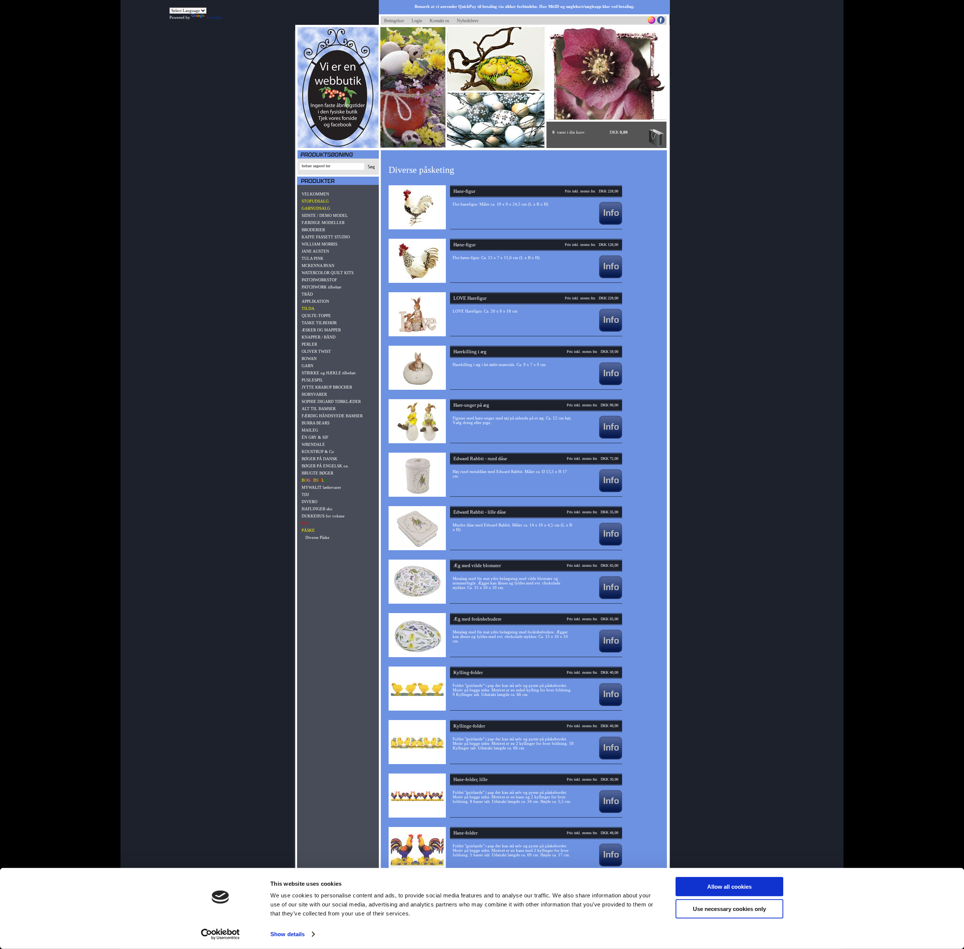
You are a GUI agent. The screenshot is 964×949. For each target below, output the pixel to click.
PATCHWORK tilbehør (322, 287)
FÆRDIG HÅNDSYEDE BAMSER (332, 415)
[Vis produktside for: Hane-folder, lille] (610, 811)
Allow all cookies (729, 886)
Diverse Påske (317, 537)
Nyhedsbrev (468, 20)
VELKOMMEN (315, 194)
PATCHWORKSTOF (319, 280)
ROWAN (309, 358)
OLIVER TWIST (316, 351)
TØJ (305, 494)
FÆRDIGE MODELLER (323, 222)
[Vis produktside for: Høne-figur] (610, 277)
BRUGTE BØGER (317, 473)
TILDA (308, 308)
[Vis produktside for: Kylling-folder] (610, 704)
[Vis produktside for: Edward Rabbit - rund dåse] (610, 490)
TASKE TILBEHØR (319, 322)
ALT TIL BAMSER (319, 408)
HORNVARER (314, 394)
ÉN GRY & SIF (315, 437)
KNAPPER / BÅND (319, 337)
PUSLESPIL (312, 380)
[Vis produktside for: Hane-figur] (610, 223)
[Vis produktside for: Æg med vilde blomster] (610, 597)
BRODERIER (313, 229)
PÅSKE (308, 530)
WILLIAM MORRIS (319, 244)
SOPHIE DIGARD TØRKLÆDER (331, 401)
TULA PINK (312, 258)
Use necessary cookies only (729, 908)
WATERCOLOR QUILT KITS (328, 272)
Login (417, 20)
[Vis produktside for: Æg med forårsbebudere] (610, 651)
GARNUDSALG (316, 208)
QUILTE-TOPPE (316, 315)
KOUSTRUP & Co (318, 451)
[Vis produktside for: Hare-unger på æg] (610, 437)
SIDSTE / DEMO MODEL (325, 215)
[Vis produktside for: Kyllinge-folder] (610, 758)
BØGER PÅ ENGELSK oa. (325, 466)
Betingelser (394, 20)
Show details (287, 934)
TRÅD (307, 294)
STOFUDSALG (315, 201)
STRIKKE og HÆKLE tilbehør (329, 373)
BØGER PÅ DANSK (319, 458)
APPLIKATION (315, 301)
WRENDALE (313, 444)
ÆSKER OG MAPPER (321, 330)
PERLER (309, 344)
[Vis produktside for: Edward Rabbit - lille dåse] (610, 544)
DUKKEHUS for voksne (323, 516)
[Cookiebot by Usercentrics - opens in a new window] (220, 934)
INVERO (309, 501)
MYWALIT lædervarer (321, 487)
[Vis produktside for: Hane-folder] (610, 865)
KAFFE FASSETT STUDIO (326, 237)
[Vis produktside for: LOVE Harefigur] (610, 330)
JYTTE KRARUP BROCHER (327, 387)
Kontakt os (439, 20)
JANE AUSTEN (315, 251)
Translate (214, 17)
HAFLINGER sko (317, 509)
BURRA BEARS (315, 423)
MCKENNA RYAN (318, 265)
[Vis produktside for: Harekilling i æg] (610, 383)
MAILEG (310, 430)
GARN (307, 365)
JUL (305, 523)
